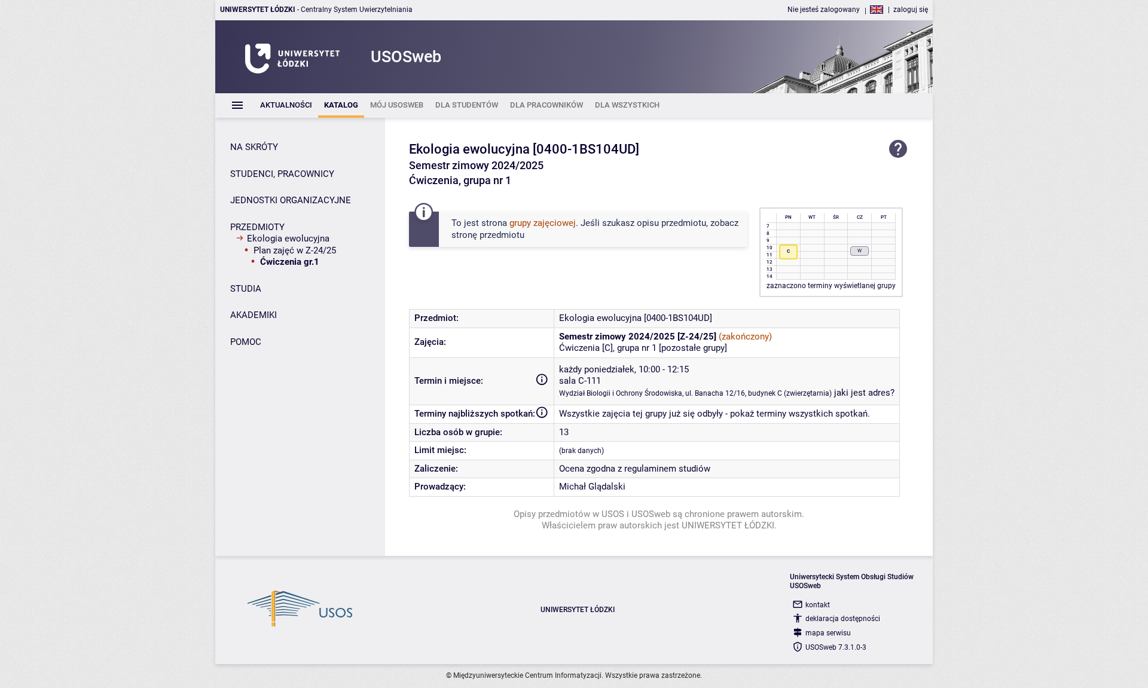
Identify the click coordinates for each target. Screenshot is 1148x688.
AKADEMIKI (253, 315)
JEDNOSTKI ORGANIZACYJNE (290, 200)
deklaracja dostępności (842, 618)
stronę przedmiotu (487, 235)
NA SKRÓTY (254, 147)
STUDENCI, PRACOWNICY (282, 174)
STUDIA (245, 288)
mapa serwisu (828, 633)
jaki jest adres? (864, 392)
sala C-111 (580, 380)
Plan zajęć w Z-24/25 (295, 250)
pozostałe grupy (693, 348)
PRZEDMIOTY (257, 227)
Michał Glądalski (592, 486)
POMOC (245, 342)
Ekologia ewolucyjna (288, 238)
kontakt (817, 605)
